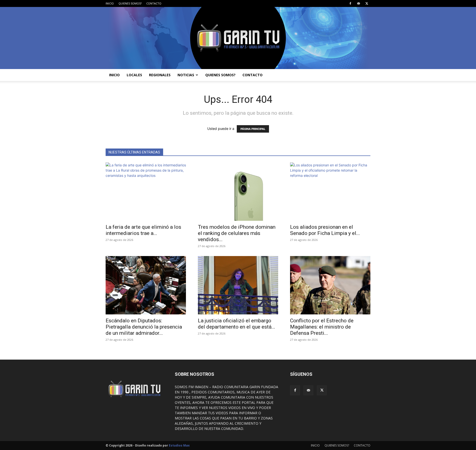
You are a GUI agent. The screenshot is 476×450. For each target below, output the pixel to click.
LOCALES (134, 75)
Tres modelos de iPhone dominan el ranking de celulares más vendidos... (236, 233)
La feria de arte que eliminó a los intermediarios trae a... (143, 230)
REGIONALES (160, 75)
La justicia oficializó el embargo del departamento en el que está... (236, 324)
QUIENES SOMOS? (130, 3)
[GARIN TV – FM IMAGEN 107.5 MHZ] (238, 38)
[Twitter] (366, 3)
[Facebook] (350, 3)
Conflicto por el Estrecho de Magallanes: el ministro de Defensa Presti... (322, 327)
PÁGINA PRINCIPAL (252, 129)
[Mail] (358, 3)
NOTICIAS (186, 75)
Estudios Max (179, 445)
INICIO (110, 3)
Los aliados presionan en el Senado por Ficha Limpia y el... (325, 230)
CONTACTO (153, 3)
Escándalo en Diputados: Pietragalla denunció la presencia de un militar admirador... (144, 327)
